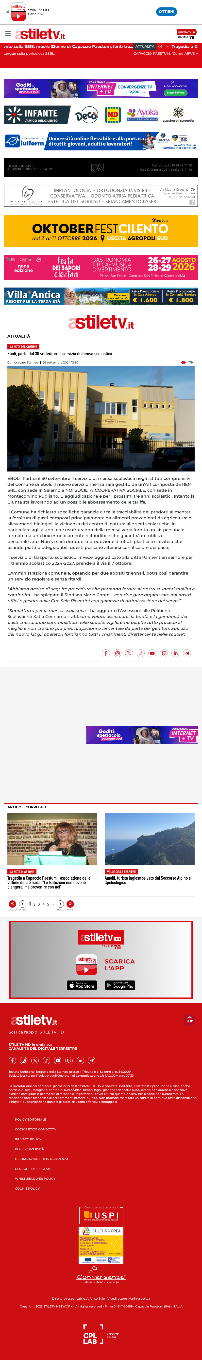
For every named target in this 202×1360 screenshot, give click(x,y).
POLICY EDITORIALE (30, 1119)
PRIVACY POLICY (28, 1139)
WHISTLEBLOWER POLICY (35, 1178)
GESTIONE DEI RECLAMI (33, 1169)
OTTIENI (166, 11)
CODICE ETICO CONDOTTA (35, 1129)
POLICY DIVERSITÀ (29, 1149)
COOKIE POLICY (27, 1188)
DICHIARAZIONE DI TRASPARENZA (41, 1159)
